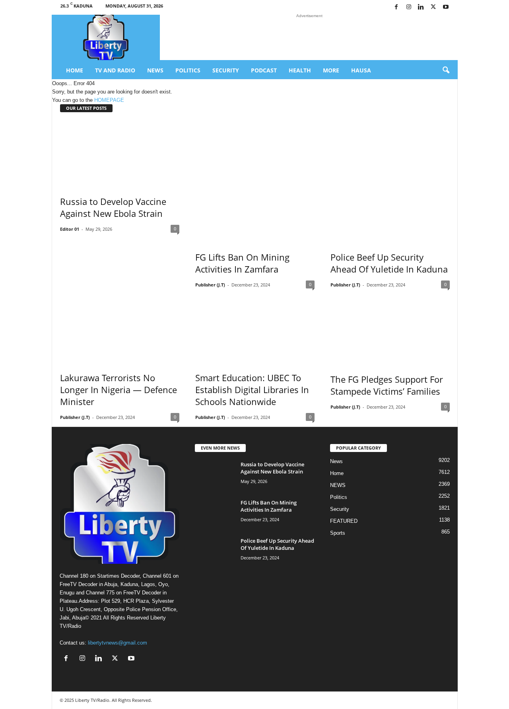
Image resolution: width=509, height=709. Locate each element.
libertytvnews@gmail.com (117, 643)
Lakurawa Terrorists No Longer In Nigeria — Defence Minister (118, 389)
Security (225, 70)
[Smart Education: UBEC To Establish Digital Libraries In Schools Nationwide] (255, 327)
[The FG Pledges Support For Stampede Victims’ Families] (390, 328)
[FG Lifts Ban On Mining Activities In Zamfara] (255, 180)
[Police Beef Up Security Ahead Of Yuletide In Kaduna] (390, 180)
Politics (187, 70)
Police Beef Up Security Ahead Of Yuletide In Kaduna (389, 263)
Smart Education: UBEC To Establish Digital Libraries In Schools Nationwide (252, 389)
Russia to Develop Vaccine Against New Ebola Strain (113, 207)
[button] (446, 70)
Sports (337, 533)
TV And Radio (115, 70)
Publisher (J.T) (210, 285)
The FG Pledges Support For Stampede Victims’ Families (386, 385)
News (155, 70)
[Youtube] (446, 7)
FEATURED (343, 521)
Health (300, 70)
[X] (433, 7)
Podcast (264, 70)
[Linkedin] (421, 7)
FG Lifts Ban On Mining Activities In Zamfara (242, 263)
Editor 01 (69, 229)
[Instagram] (409, 7)
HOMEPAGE (109, 100)
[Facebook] (396, 7)
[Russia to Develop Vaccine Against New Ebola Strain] (119, 153)
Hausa (361, 70)
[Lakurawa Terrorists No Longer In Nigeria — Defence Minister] (119, 327)
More (331, 70)
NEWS (338, 485)
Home (74, 70)
